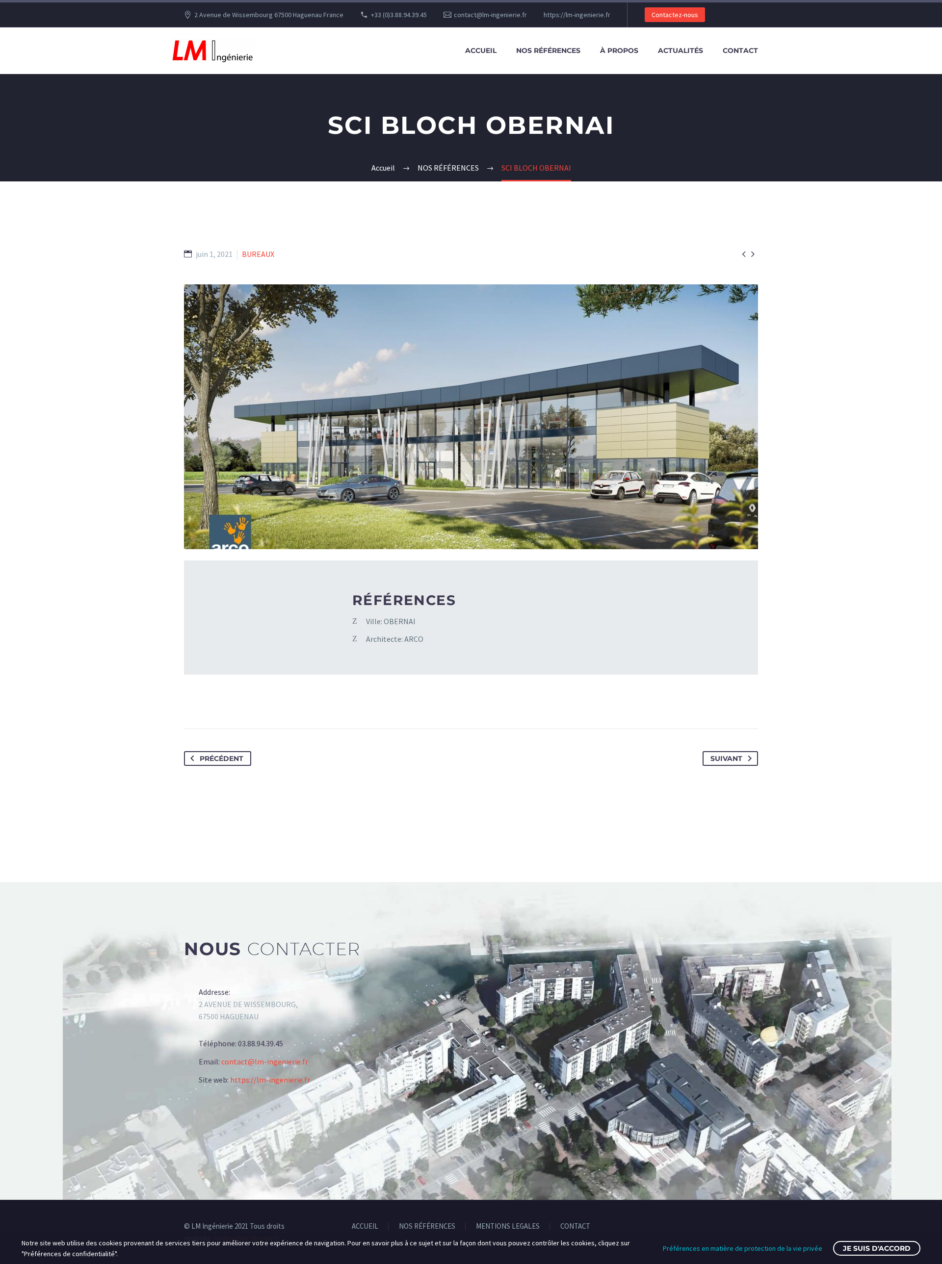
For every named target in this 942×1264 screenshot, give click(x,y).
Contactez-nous (675, 14)
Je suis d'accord (877, 1248)
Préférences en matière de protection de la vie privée (742, 1248)
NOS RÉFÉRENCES (548, 50)
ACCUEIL (481, 50)
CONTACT (740, 50)
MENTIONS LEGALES (508, 1226)
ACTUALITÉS (680, 50)
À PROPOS (619, 50)
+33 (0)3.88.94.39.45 (399, 14)
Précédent (221, 758)
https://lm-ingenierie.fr (577, 14)
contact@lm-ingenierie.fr (490, 14)
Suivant (726, 758)
